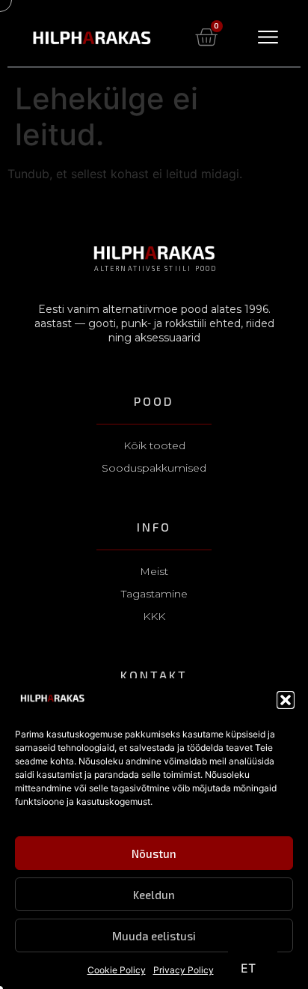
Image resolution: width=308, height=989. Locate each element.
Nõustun (154, 853)
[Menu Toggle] (268, 37)
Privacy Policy (183, 970)
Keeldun (154, 894)
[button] (285, 700)
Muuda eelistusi (154, 936)
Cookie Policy (116, 970)
